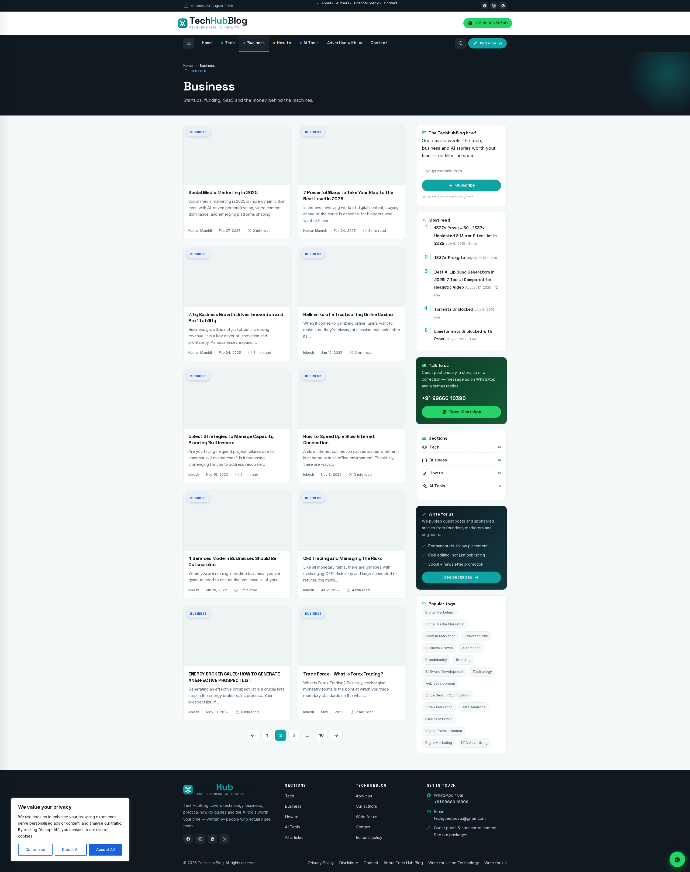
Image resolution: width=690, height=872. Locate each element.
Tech (289, 796)
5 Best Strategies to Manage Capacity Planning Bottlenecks (231, 439)
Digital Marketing (439, 612)
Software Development (444, 672)
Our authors (366, 806)
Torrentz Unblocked (453, 309)
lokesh (308, 353)
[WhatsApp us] (503, 5)
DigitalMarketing (438, 743)
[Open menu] (188, 43)
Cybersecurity (476, 636)
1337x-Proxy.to (449, 257)
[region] (70, 829)
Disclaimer (348, 862)
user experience (439, 719)
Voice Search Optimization (447, 695)
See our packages (450, 834)
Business (293, 806)
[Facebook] (484, 5)
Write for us (366, 816)
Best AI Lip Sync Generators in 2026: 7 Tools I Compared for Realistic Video (464, 279)
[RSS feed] (224, 839)
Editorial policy (366, 3)
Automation (471, 648)
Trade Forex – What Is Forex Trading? (343, 674)
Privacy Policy (321, 862)
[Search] (460, 43)
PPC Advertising (474, 743)
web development (440, 683)
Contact (390, 3)
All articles (294, 837)
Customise (35, 849)
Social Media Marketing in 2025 (223, 192)
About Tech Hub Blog (403, 862)
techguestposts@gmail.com (460, 818)
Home (188, 65)
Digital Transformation (443, 731)
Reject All (71, 849)
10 (321, 735)
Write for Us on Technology (453, 862)
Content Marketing (440, 636)
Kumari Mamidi (200, 231)
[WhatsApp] (212, 839)
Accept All (105, 849)
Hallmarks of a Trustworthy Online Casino (348, 314)
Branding (463, 660)
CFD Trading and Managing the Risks (342, 558)
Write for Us (495, 862)
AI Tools (292, 827)
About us (364, 796)
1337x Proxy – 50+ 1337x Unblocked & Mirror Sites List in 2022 (465, 235)
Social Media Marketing (444, 624)
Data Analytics (474, 707)
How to (291, 816)
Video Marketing (439, 707)
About (326, 3)
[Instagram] (494, 5)
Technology (482, 672)
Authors (342, 3)
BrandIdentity (436, 660)
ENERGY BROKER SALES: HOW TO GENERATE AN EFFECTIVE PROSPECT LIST (234, 677)
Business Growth (439, 648)
